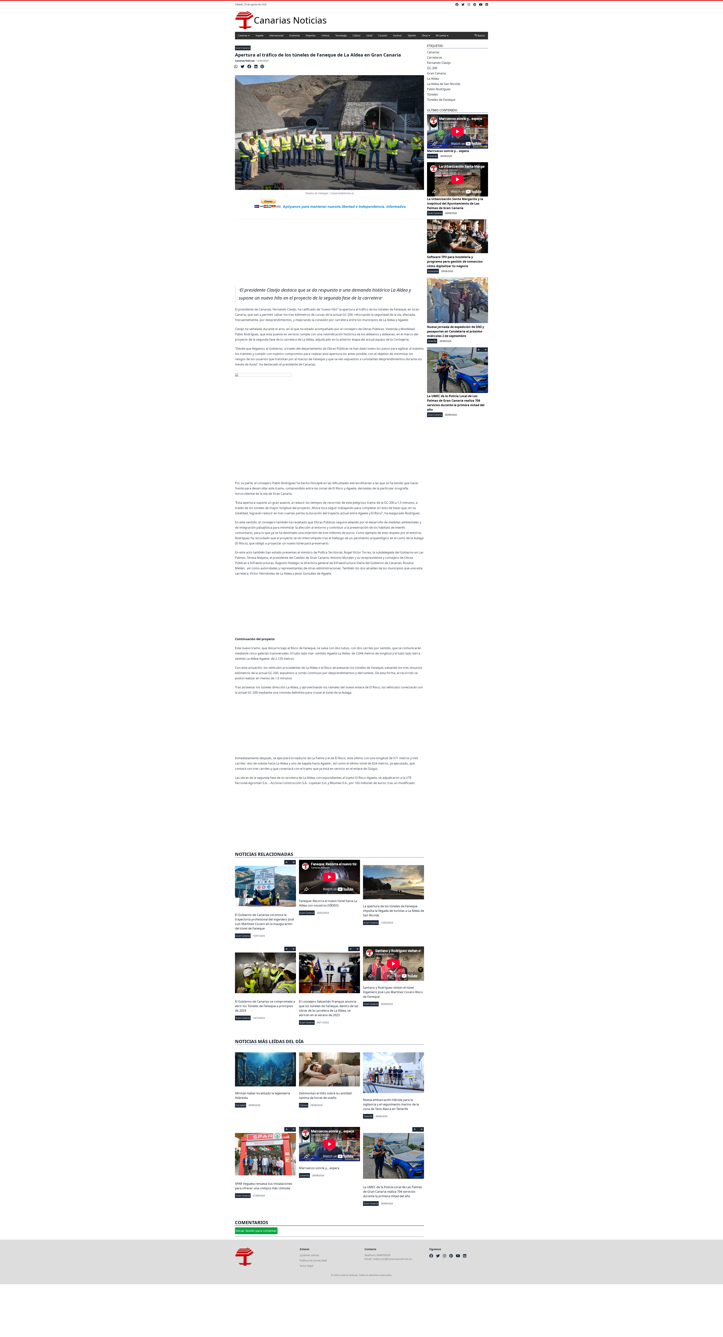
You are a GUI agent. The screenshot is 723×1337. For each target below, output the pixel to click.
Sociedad (240, 1105)
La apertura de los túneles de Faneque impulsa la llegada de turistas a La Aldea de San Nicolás (393, 910)
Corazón (382, 35)
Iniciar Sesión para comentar (256, 1231)
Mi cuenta (441, 35)
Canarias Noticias (245, 60)
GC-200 (432, 68)
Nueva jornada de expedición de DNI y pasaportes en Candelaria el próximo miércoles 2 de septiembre (455, 331)
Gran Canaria (243, 48)
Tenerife (368, 1116)
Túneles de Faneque (441, 100)
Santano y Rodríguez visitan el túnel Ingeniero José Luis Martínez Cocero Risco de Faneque (393, 992)
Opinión (412, 35)
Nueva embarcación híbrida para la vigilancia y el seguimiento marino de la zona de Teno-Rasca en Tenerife (391, 1104)
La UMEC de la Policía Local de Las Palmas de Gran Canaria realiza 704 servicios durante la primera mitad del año (392, 1191)
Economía (294, 35)
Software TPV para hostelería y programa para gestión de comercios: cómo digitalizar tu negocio (455, 261)
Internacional (276, 35)
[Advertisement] (329, 255)
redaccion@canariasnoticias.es (392, 1259)
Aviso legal (306, 1265)
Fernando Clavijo (439, 63)
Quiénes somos (309, 1255)
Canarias (242, 35)
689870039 (383, 1255)
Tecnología (341, 35)
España (259, 35)
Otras (425, 35)
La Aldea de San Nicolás (443, 84)
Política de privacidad (313, 1260)
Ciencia (325, 35)
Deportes (311, 35)
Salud (369, 35)
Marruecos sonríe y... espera (319, 1168)
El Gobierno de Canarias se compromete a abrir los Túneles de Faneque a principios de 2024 (265, 1006)
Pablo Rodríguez (439, 89)
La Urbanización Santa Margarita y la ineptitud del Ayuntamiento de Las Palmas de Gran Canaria (455, 203)
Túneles (432, 94)
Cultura (356, 35)
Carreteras (434, 57)
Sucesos (397, 35)
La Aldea (433, 78)
